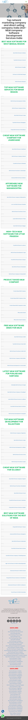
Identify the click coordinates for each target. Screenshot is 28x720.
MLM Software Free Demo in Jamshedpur (17, 170)
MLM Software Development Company (15, 646)
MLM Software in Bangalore (15, 675)
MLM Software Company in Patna (19, 108)
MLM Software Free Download (15, 631)
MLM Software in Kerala (15, 660)
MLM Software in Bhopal (15, 689)
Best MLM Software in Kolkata (19, 52)
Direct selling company (15, 713)
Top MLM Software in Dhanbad (19, 163)
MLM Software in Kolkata (15, 671)
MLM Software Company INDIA (15, 647)
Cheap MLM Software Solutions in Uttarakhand (16, 577)
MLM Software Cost (15, 636)
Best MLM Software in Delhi (20, 336)
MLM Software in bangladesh (15, 710)
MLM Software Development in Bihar (18, 101)
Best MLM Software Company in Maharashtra (16, 197)
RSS (16, 623)
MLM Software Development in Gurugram (17, 413)
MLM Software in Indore (15, 683)
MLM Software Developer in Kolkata (15, 653)
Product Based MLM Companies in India (18, 305)
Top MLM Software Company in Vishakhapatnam (16, 555)
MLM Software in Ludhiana (15, 674)
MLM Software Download (15, 644)
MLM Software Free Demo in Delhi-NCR (18, 351)
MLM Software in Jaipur (15, 686)
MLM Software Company (15, 641)
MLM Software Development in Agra (18, 252)
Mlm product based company (20, 319)
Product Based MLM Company (19, 291)
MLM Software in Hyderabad (15, 682)
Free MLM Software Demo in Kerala (18, 548)
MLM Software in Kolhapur (15, 705)
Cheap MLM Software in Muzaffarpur (18, 129)
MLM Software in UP (15, 694)
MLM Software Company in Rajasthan (18, 433)
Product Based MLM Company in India (18, 298)
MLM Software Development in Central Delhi (16, 365)
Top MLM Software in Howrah (20, 60)
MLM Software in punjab (15, 663)
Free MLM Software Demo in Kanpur (18, 259)
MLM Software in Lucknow (15, 672)
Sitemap (13, 623)
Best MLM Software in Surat (20, 493)
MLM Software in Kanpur (15, 693)
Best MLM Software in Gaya (20, 115)
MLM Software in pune (15, 664)
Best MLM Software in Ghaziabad (19, 266)
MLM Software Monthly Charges (15, 642)
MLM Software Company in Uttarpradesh (17, 273)
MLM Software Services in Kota (19, 454)
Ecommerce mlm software (15, 711)
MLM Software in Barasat (20, 81)
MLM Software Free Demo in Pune (19, 211)
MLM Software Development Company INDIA (15, 650)
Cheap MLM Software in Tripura (19, 526)
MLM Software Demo (15, 630)
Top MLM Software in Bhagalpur (19, 122)
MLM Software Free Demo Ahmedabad (18, 485)
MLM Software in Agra (15, 696)
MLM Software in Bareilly (15, 677)
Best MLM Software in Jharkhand (19, 149)
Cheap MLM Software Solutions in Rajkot (17, 507)
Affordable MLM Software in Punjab (18, 384)
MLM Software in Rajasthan (15, 688)
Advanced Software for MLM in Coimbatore (17, 584)
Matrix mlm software (15, 714)
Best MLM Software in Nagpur (19, 225)
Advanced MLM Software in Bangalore (18, 534)
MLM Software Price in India (15, 635)
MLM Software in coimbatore (15, 708)
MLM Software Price (15, 633)
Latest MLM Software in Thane (19, 218)
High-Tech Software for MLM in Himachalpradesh (16, 563)
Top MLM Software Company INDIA (15, 649)
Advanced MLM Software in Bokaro (18, 177)
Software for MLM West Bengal (19, 74)
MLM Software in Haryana (15, 691)
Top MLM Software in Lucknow (19, 245)
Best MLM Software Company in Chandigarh (17, 392)
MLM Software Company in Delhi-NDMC (18, 358)
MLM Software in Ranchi (15, 699)
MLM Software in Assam (15, 703)
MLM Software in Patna (15, 697)
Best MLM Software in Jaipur (20, 440)
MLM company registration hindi (15, 666)
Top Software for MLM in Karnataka (18, 592)
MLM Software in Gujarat (15, 680)
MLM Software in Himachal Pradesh (15, 685)
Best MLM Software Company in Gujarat (17, 478)
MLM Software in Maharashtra (15, 707)
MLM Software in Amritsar (15, 702)
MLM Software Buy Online (15, 638)
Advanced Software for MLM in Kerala (18, 570)
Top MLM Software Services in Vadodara (17, 500)
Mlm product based (22, 312)
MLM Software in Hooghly (20, 67)
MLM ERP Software (15, 639)
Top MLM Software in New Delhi (19, 344)
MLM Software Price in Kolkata (15, 652)
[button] (25, 2)
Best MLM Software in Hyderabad (19, 541)
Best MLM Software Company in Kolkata (15, 656)
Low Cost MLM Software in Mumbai (18, 204)
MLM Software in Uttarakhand (15, 661)
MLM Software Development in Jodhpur (18, 447)
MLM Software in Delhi (15, 678)
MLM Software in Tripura (15, 658)
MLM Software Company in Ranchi (19, 156)
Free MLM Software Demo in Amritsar (18, 406)
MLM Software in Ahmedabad (15, 700)
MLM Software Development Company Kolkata (15, 655)
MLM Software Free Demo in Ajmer (19, 461)
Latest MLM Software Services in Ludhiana (17, 399)
